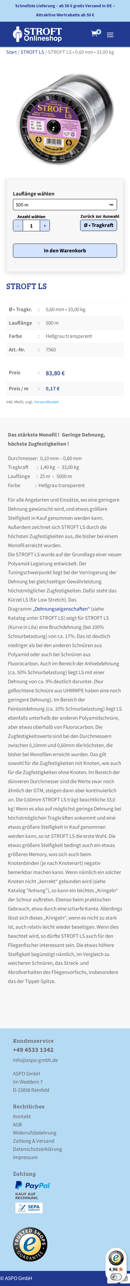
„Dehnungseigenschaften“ (61, 608)
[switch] (116, 1276)
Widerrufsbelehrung (34, 1132)
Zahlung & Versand (33, 1140)
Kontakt (22, 1116)
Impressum (25, 1157)
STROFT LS (32, 52)
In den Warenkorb (65, 250)
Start (11, 52)
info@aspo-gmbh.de (35, 1060)
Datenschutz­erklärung (37, 1149)
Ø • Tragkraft (99, 225)
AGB (17, 1124)
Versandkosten (46, 401)
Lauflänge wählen (34, 193)
